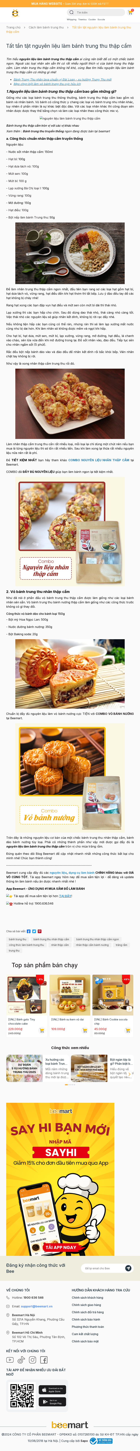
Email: (32, 1306)
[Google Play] (52, 1401)
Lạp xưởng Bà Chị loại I (24, 188)
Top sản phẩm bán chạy (45, 965)
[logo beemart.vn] (70, 1424)
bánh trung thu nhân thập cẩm (51, 939)
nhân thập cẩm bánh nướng (92, 944)
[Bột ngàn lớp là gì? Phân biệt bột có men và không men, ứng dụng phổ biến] (89, 1068)
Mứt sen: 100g (18, 173)
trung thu (14, 950)
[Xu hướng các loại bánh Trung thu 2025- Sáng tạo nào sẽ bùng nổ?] (24, 1068)
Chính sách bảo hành (86, 1319)
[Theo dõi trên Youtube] (10, 1359)
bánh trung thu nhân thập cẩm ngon (97, 939)
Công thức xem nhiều (70, 1048)
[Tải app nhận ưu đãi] (60, 1179)
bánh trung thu (17, 939)
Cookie (92, 19)
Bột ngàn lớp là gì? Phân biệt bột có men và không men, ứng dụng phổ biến (122, 1062)
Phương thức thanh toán (88, 1327)
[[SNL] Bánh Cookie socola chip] (112, 995)
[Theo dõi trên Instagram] (33, 1359)
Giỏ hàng (132, 10)
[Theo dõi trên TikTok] (22, 1359)
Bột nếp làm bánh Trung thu (28, 217)
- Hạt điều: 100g (17, 210)
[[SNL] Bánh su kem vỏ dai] (69, 995)
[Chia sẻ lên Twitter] (34, 931)
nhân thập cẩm (60, 944)
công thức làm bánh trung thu (26, 944)
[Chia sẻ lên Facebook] (28, 931)
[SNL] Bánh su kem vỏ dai (67, 1019)
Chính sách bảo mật (85, 1341)
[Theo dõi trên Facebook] (44, 1359)
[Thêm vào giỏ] (41, 1030)
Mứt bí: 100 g (17, 181)
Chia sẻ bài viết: (16, 931)
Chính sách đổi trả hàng (88, 1312)
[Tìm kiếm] (71, 12)
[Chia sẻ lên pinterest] (39, 931)
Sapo (84, 1441)
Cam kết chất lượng (85, 1334)
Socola (101, 19)
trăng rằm (121, 944)
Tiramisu (82, 19)
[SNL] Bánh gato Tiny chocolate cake (21, 1021)
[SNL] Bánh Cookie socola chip (110, 1021)
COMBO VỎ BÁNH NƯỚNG (115, 714)
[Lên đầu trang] (133, 1447)
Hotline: (28, 1297)
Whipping (71, 19)
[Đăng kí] (128, 1268)
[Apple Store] (52, 1389)
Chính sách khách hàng (87, 1297)
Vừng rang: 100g (19, 195)
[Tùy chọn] (127, 1030)
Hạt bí (12, 159)
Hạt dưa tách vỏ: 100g (23, 166)
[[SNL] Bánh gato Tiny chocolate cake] (26, 995)
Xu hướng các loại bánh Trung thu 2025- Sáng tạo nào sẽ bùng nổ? (56, 1062)
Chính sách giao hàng (86, 1305)
